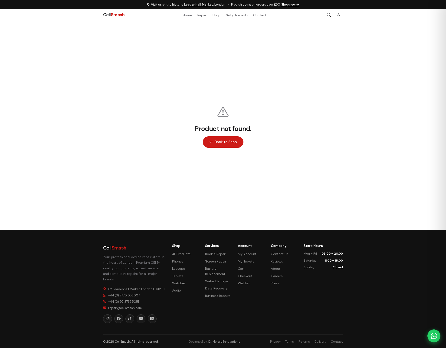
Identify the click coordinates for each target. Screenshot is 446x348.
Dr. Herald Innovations (224, 342)
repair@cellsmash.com (125, 308)
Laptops (178, 268)
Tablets (177, 276)
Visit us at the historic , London (188, 5)
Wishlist (244, 283)
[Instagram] (107, 318)
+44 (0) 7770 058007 (124, 295)
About (275, 268)
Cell (114, 15)
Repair (202, 15)
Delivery (320, 342)
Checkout (245, 276)
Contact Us (279, 254)
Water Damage (216, 281)
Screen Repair (215, 261)
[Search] (329, 15)
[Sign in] (338, 15)
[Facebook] (118, 318)
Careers (277, 276)
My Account (247, 254)
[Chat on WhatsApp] (433, 335)
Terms (289, 342)
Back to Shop (226, 142)
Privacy (275, 342)
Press (275, 283)
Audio (176, 290)
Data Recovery (216, 288)
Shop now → (290, 5)
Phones (177, 261)
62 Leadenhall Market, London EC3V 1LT (137, 289)
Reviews (277, 261)
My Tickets (246, 261)
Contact (259, 15)
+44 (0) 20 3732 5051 (123, 302)
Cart (241, 268)
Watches (179, 283)
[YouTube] (141, 318)
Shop (216, 15)
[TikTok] (129, 318)
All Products (181, 254)
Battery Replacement (215, 271)
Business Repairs (217, 296)
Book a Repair (215, 254)
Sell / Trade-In (237, 15)
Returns (304, 342)
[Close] (439, 174)
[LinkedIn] (152, 318)
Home (187, 15)
